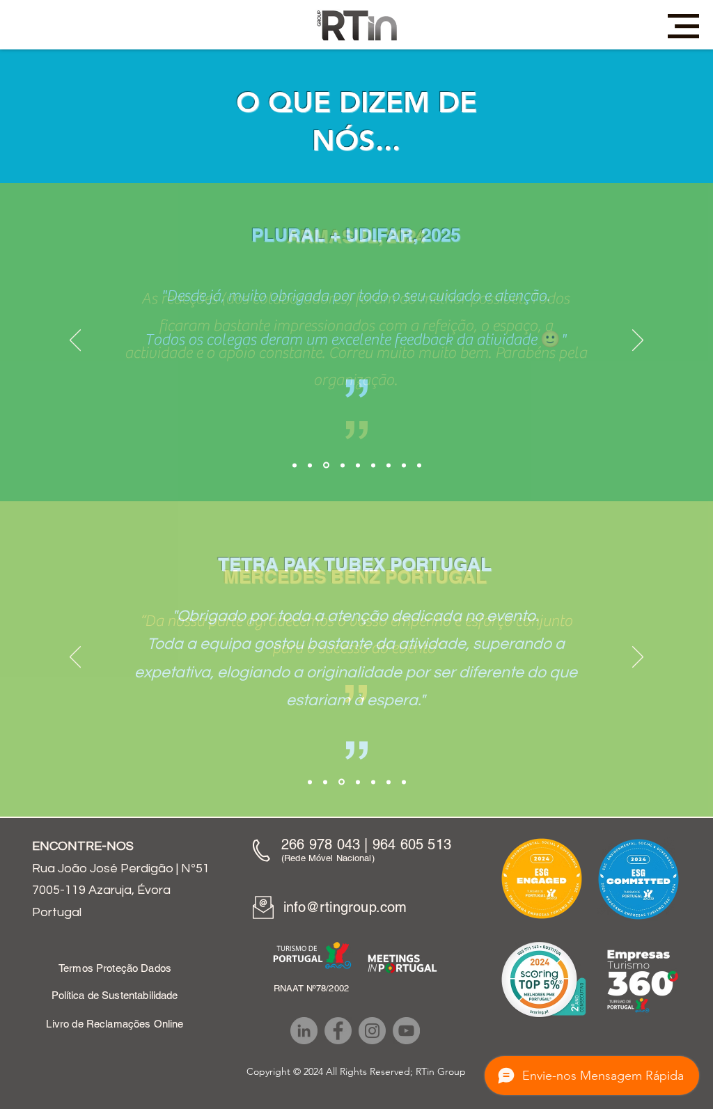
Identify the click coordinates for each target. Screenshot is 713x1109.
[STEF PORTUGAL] (358, 782)
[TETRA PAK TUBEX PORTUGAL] (325, 782)
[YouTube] (406, 1030)
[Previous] (75, 341)
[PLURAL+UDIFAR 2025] (310, 465)
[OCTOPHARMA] (373, 465)
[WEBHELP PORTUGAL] (373, 782)
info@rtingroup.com (345, 907)
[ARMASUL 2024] (326, 465)
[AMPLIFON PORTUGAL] (404, 782)
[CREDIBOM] (342, 465)
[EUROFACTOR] (404, 465)
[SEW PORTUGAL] (388, 782)
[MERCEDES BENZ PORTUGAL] (341, 782)
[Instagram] (372, 1030)
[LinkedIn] (304, 1030)
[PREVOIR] (358, 465)
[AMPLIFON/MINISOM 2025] (294, 465)
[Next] (637, 341)
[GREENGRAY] (388, 465)
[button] (683, 26)
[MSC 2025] (310, 782)
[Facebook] (338, 1030)
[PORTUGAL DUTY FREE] (419, 465)
